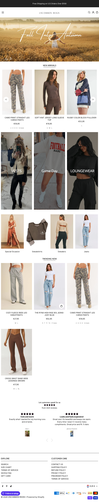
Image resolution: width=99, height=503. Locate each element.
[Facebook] (2, 486)
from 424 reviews (49, 408)
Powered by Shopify (35, 497)
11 (46, 323)
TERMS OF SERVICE (9, 470)
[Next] (93, 99)
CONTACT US (57, 464)
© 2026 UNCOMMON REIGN (13, 497)
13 (49, 323)
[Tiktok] (11, 486)
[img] (49, 405)
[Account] (93, 12)
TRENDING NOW (49, 259)
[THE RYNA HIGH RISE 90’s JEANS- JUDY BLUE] (49, 286)
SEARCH (4, 464)
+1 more (54, 323)
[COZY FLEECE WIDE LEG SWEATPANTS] (16, 286)
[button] (47, 440)
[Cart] (97, 12)
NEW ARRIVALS (49, 65)
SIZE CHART (6, 467)
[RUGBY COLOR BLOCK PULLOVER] (82, 92)
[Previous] (6, 99)
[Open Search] (89, 12)
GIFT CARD (6, 476)
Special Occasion (12, 251)
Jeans (86, 251)
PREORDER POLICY (59, 476)
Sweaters (62, 251)
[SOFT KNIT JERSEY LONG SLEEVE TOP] (49, 92)
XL (19, 389)
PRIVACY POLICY (58, 473)
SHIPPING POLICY (59, 467)
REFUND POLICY (58, 470)
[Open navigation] (18, 12)
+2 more (21, 128)
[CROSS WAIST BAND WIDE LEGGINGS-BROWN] (16, 352)
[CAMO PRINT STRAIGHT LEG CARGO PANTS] (17, 92)
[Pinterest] (6, 486)
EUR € (92, 486)
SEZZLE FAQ (6, 473)
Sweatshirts (37, 251)
